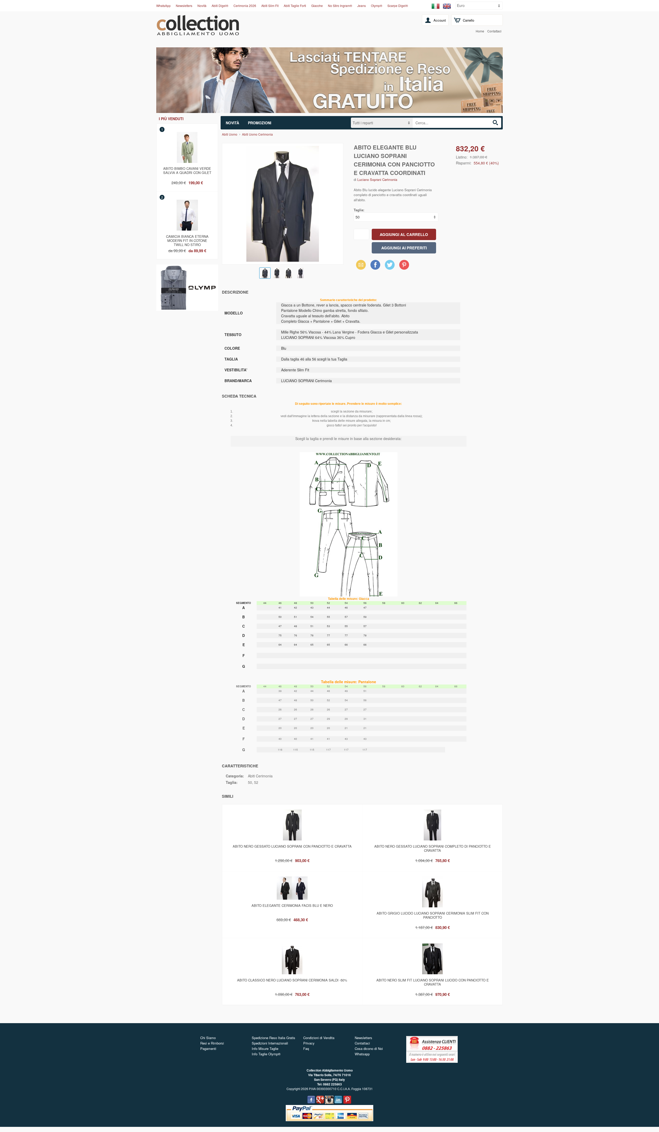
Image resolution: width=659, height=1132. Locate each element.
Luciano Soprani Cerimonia (377, 179)
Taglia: (359, 209)
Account (439, 20)
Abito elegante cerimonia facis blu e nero (292, 905)
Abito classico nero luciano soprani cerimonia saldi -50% (292, 980)
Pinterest (404, 264)
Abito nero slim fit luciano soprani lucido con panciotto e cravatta (432, 982)
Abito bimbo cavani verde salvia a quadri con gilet (187, 170)
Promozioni (259, 122)
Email (359, 264)
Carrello (468, 20)
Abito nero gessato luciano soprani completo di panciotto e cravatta (432, 848)
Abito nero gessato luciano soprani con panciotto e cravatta (292, 846)
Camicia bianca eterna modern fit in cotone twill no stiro (187, 239)
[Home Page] (197, 32)
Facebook (375, 264)
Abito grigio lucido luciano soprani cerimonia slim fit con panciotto (433, 915)
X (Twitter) (389, 266)
